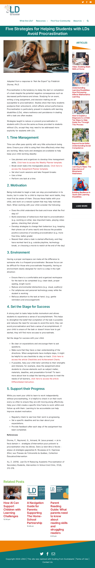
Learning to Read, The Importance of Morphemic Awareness (81, 170)
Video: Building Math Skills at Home (81, 68)
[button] (88, 21)
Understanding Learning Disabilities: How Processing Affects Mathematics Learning (81, 92)
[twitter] (41, 554)
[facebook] (47, 554)
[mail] (53, 554)
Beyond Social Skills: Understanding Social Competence (81, 145)
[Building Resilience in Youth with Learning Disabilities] (80, 184)
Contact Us (47, 562)
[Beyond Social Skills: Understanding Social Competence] (80, 135)
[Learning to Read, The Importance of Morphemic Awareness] (80, 158)
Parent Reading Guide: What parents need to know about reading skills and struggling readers (59, 518)
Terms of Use (82, 559)
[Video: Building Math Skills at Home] (80, 58)
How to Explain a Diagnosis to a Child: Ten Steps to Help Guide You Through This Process (81, 120)
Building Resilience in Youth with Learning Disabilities (81, 194)
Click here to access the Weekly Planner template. (39, 162)
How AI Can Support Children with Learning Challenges (12, 509)
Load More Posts (81, 207)
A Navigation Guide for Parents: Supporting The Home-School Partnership (35, 513)
